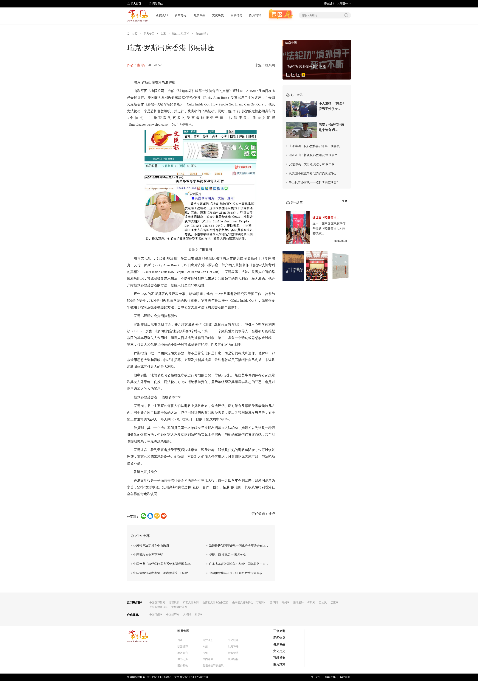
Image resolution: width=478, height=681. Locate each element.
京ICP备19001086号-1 (159, 677)
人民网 (187, 614)
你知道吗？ (202, 33)
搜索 (346, 15)
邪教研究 (182, 653)
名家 (163, 33)
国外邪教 (182, 665)
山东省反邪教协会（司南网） (249, 602)
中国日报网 (155, 614)
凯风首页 (136, 3)
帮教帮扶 (233, 653)
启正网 (334, 602)
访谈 (180, 640)
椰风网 (311, 602)
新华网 (198, 614)
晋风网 (274, 602)
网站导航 (157, 3)
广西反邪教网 (191, 602)
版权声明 (345, 677)
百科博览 (237, 15)
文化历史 (218, 15)
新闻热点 (181, 15)
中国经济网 (172, 614)
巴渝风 (323, 602)
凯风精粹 (233, 659)
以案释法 (233, 646)
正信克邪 (162, 15)
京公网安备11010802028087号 (191, 677)
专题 (205, 646)
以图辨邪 (182, 646)
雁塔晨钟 (298, 602)
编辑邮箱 (330, 677)
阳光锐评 (233, 640)
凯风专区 (149, 33)
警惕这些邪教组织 (213, 665)
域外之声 (182, 659)
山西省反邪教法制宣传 (215, 602)
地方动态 (208, 640)
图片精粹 (255, 15)
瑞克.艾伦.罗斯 (180, 33)
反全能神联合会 (158, 607)
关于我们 (316, 677)
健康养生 (199, 15)
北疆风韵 (174, 602)
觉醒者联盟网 (179, 607)
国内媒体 (208, 659)
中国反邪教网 (157, 602)
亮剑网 (285, 602)
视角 (205, 653)
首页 (134, 33)
